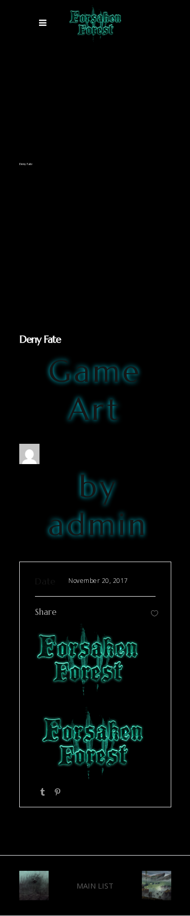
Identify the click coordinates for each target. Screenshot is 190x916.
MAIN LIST (95, 885)
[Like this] (154, 613)
